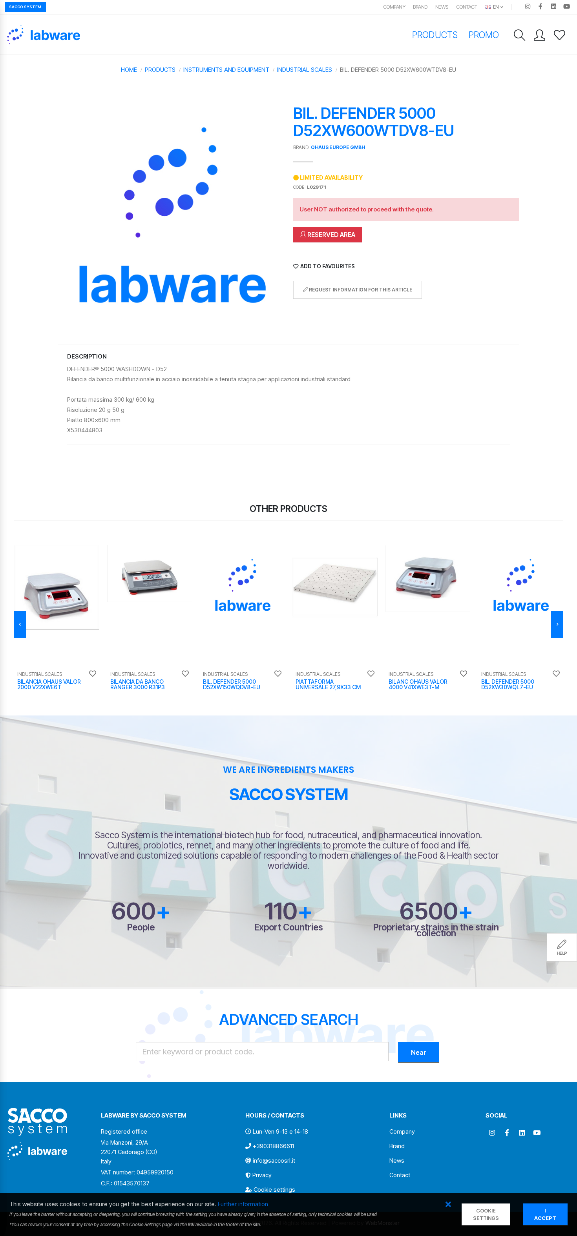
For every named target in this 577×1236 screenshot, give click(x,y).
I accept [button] (545, 1214)
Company (394, 7)
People (141, 927)
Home (129, 69)
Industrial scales (304, 69)
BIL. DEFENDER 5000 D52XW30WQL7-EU (507, 684)
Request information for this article (360, 290)
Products (434, 34)
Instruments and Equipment (226, 69)
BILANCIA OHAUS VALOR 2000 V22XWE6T (49, 684)
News (441, 7)
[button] (448, 1205)
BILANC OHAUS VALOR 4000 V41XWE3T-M (418, 684)
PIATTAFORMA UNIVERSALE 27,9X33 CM (328, 684)
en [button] (495, 7)
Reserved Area (330, 234)
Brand (420, 7)
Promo (484, 34)
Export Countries (288, 927)
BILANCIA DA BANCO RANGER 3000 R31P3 (137, 684)
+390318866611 (273, 1146)
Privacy (262, 1175)
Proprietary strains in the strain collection (436, 930)
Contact (466, 7)
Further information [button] (243, 1204)
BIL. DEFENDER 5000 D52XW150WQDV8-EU (231, 684)
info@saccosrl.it (274, 1160)
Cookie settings (274, 1189)
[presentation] (20, 624)
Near (418, 1052)
